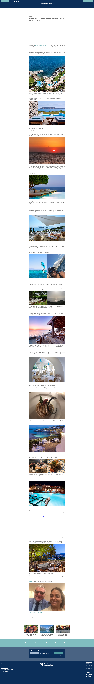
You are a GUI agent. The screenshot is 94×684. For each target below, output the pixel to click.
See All (69, 622)
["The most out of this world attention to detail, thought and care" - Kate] (63, 629)
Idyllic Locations (42, 9)
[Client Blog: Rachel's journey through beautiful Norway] (47, 629)
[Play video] (47, 33)
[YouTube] (16, 1)
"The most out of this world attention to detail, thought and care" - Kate (62, 635)
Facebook (28, 642)
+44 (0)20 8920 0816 (4, 668)
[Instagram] (12, 1)
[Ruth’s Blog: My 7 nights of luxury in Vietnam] (31, 629)
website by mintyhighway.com (46, 680)
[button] (36, 6)
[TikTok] (14, 1)
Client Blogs (62, 9)
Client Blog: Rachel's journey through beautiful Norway (47, 635)
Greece (31, 614)
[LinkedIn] (18, 1)
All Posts (25, 9)
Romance (56, 9)
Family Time (36, 9)
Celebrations (30, 9)
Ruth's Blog (31, 617)
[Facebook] (11, 1)
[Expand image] (38, 266)
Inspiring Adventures (50, 9)
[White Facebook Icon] (1, 672)
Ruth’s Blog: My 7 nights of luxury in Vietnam (30, 635)
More (66, 9)
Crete (34, 614)
